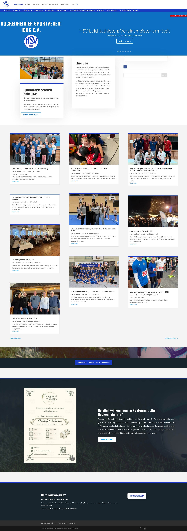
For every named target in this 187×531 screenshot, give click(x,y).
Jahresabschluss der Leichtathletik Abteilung (30, 168)
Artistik (27, 4)
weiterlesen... (125, 41)
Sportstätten (38, 10)
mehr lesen (15, 181)
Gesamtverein (18, 4)
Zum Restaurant (106, 439)
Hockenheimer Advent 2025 (141, 231)
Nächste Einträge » (171, 338)
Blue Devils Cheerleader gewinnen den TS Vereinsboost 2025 (93, 230)
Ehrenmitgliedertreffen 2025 (23, 260)
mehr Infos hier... (31, 114)
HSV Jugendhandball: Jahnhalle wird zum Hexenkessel (92, 291)
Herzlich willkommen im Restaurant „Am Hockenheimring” (127, 412)
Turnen (72, 4)
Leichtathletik (53, 4)
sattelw (17, 202)
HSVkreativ (100, 10)
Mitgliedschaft (61, 10)
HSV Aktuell (6, 10)
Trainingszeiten (27, 10)
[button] (22, 68)
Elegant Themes (55, 528)
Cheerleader (36, 4)
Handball (44, 4)
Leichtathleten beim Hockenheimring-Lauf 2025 (149, 292)
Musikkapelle (64, 4)
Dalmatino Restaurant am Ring (24, 318)
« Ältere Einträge (15, 338)
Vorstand (15, 10)
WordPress (74, 528)
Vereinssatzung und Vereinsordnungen (82, 10)
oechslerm (112, 35)
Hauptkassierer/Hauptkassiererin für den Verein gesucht (31, 198)
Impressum (62, 523)
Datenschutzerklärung (48, 523)
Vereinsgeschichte (111, 10)
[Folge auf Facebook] (125, 66)
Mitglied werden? (137, 496)
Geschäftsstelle (50, 10)
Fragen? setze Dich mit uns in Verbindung (93, 362)
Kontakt (135, 10)
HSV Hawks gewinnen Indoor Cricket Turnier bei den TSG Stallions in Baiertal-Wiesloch (151, 169)
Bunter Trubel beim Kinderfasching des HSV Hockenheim (89, 169)
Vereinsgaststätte (125, 10)
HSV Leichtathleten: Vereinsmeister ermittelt (124, 31)
